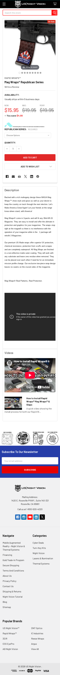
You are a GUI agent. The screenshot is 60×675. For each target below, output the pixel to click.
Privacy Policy (9, 581)
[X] (25, 176)
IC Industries (37, 633)
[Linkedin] (31, 176)
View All (35, 649)
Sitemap (7, 607)
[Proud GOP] (32, 73)
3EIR (5, 638)
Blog (5, 601)
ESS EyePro (8, 643)
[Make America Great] (19, 73)
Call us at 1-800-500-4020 (30, 509)
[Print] (19, 176)
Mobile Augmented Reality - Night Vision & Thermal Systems (14, 546)
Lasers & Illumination (43, 558)
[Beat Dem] (27, 73)
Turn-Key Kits (39, 547)
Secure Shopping (11, 565)
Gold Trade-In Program (13, 560)
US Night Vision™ (11, 628)
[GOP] (30, 73)
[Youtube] (30, 517)
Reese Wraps (37, 638)
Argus (34, 643)
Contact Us (8, 586)
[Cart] (55, 4)
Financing (7, 554)
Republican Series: (21, 129)
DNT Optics (36, 628)
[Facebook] (7, 176)
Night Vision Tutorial (12, 596)
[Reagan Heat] (38, 73)
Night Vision (39, 553)
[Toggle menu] (4, 4)
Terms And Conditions (13, 570)
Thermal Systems (41, 563)
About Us (7, 575)
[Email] (13, 176)
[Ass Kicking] (25, 73)
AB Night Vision (10, 649)
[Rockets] (40, 73)
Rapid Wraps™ (10, 633)
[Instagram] (24, 517)
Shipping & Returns (12, 591)
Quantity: (10, 142)
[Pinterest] (37, 176)
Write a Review (12, 86)
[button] (30, 166)
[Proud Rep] (35, 73)
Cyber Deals (38, 542)
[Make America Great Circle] (22, 73)
